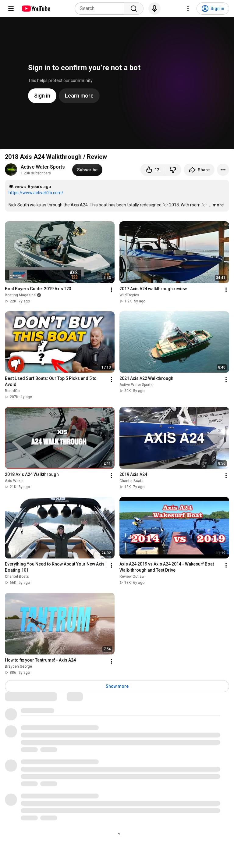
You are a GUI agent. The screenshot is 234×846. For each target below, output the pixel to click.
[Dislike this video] (172, 170)
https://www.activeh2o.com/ (36, 192)
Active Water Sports (43, 167)
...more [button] (216, 204)
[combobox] (101, 8)
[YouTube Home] (36, 8)
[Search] (134, 8)
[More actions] (223, 170)
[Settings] (188, 8)
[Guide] (11, 8)
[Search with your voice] (154, 8)
